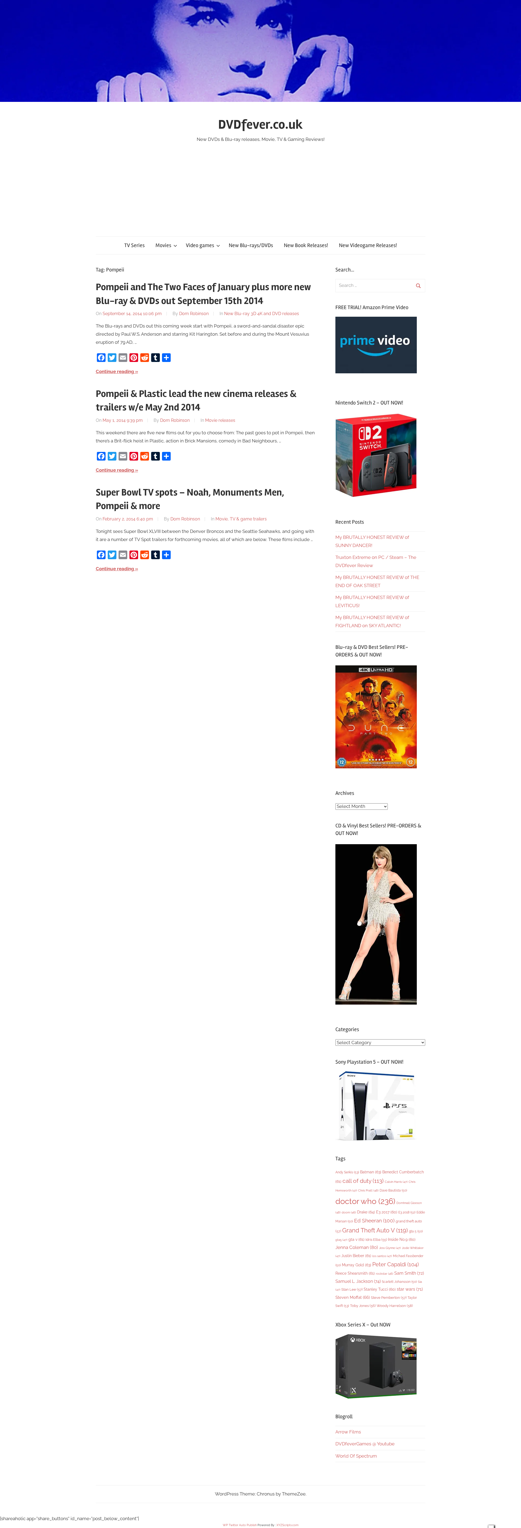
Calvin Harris (396, 1182)
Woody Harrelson (395, 1305)
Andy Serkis (347, 1172)
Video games (200, 245)
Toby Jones (363, 1306)
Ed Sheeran (374, 1221)
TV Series (134, 245)
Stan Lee (352, 1289)
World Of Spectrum (356, 1456)
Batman (370, 1172)
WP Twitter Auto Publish (240, 1525)
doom (349, 1212)
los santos (382, 1256)
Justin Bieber (356, 1256)
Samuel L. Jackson (358, 1281)
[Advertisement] (260, 184)
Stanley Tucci (380, 1289)
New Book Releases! (306, 245)
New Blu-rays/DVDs (251, 245)
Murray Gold (356, 1264)
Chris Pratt (368, 1190)
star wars (410, 1289)
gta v (356, 1239)
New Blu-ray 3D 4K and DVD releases (261, 313)
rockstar (384, 1273)
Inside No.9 (401, 1239)
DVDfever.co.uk (260, 124)
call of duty (363, 1180)
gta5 (341, 1240)
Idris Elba (376, 1240)
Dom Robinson (194, 313)
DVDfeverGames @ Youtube (365, 1443)
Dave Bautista (393, 1190)
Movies (163, 245)
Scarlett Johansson (399, 1282)
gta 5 (416, 1231)
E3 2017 (386, 1212)
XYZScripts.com (287, 1525)
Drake (366, 1212)
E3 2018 (406, 1212)
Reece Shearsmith (355, 1273)
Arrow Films (348, 1432)
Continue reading (115, 371)
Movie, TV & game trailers (241, 519)
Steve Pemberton (388, 1298)
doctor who (365, 1201)
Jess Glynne (390, 1248)
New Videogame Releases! (368, 245)
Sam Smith (409, 1273)
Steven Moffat (352, 1297)
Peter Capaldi (395, 1264)
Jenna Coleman (356, 1247)
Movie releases (220, 420)
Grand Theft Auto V (375, 1230)
